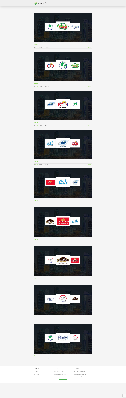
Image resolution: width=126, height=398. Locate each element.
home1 (36, 317)
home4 (36, 239)
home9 (36, 44)
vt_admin (36, 47)
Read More (89, 47)
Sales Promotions (37, 373)
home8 (36, 83)
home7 (36, 122)
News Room (36, 374)
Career (35, 376)
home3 (36, 278)
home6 (36, 161)
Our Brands (36, 371)
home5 (36, 200)
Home (36, 356)
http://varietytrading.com (81, 376)
